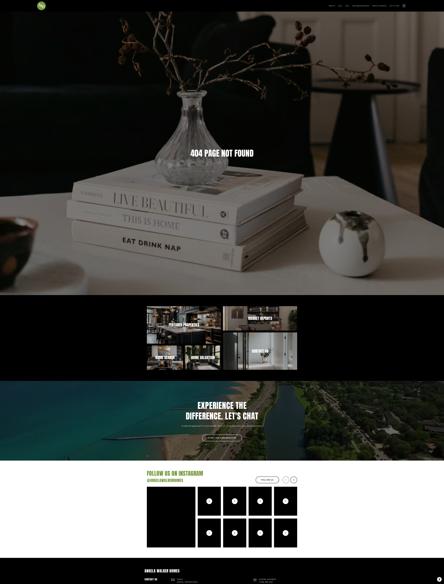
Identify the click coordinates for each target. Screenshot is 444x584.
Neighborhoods (360, 6)
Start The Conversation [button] (222, 438)
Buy (348, 6)
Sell (340, 6)
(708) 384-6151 (266, 582)
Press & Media (379, 6)
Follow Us (267, 480)
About (332, 6)
